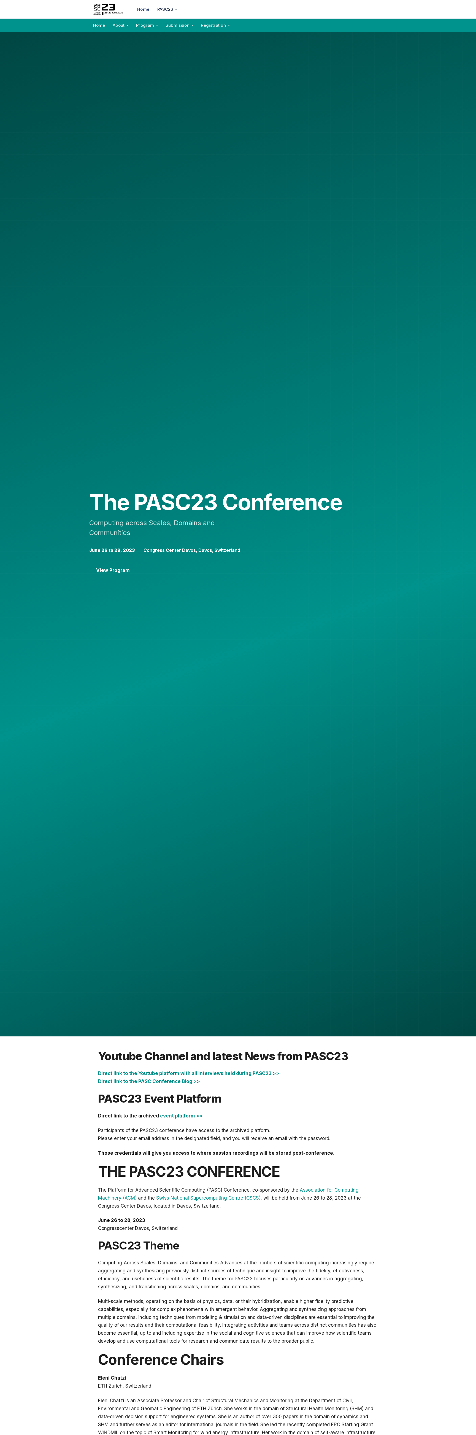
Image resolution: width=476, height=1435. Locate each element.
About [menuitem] (119, 25)
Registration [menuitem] (213, 25)
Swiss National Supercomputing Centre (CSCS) (208, 1198)
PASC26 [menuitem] (165, 9)
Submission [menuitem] (178, 25)
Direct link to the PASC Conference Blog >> (149, 1081)
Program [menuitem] (145, 25)
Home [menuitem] (143, 9)
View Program (113, 570)
